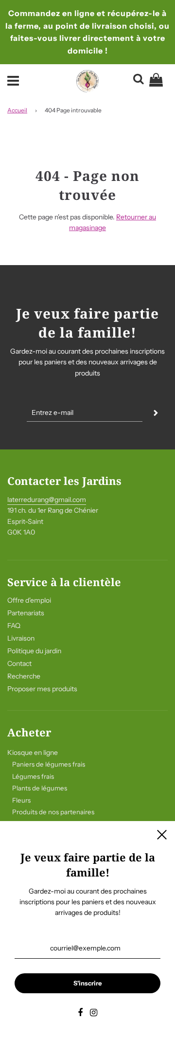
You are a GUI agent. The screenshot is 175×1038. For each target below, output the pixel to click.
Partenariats (25, 612)
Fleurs (21, 800)
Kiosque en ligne (32, 752)
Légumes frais (33, 776)
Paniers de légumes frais (48, 764)
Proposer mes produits (42, 688)
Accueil (17, 110)
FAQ (13, 625)
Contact (19, 663)
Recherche (23, 676)
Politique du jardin (34, 650)
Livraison (21, 638)
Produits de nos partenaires (53, 812)
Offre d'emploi (29, 600)
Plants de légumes (39, 788)
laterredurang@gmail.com (46, 499)
